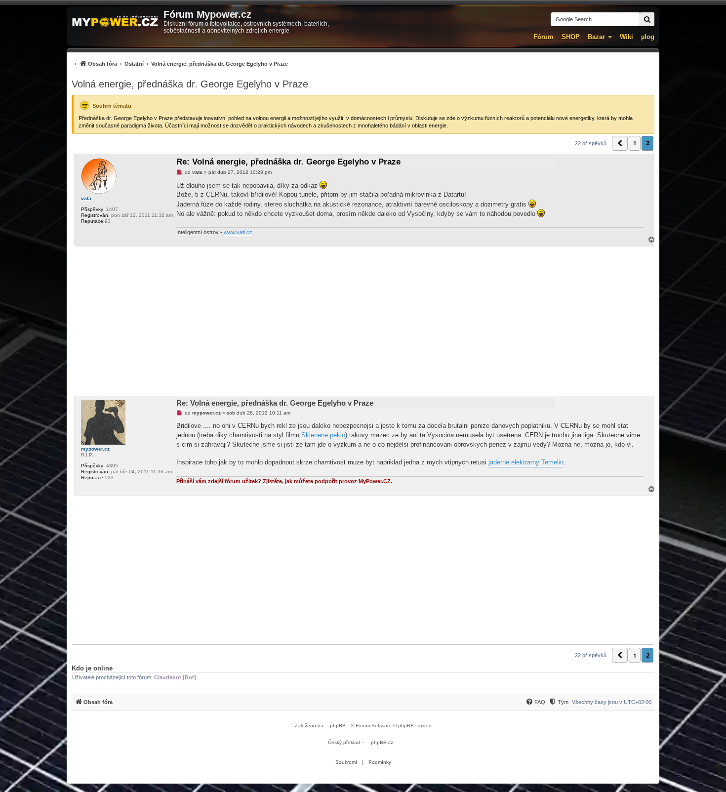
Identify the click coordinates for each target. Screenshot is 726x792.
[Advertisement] (363, 320)
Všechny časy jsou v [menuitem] (611, 702)
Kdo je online (92, 668)
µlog (647, 37)
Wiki (626, 37)
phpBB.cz (382, 742)
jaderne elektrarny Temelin (526, 462)
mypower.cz (95, 449)
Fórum (543, 37)
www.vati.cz (238, 232)
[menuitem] (180, 63)
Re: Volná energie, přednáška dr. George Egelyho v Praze (288, 162)
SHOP (571, 37)
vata (86, 198)
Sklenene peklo (323, 435)
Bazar (596, 37)
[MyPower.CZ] (115, 22)
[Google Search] (647, 19)
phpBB (338, 725)
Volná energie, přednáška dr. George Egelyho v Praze (190, 84)
